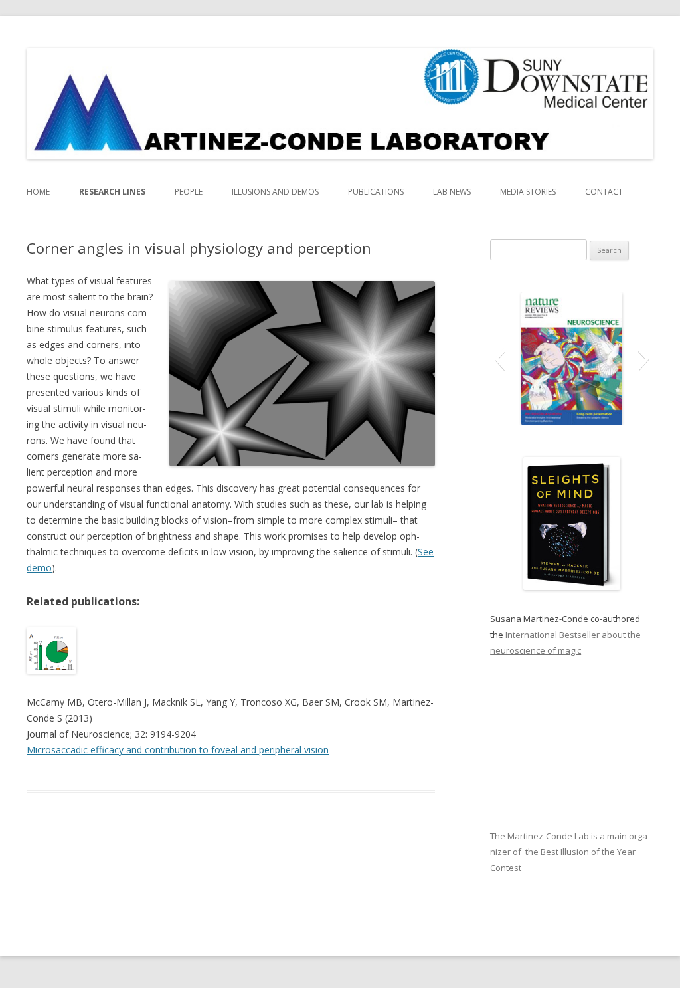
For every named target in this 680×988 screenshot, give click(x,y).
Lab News (452, 191)
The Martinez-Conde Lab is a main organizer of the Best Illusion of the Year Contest (570, 852)
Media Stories (528, 191)
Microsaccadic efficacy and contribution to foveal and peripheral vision (178, 749)
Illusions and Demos (275, 191)
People (189, 191)
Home (38, 191)
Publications (376, 191)
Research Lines (112, 191)
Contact (604, 191)
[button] (499, 359)
